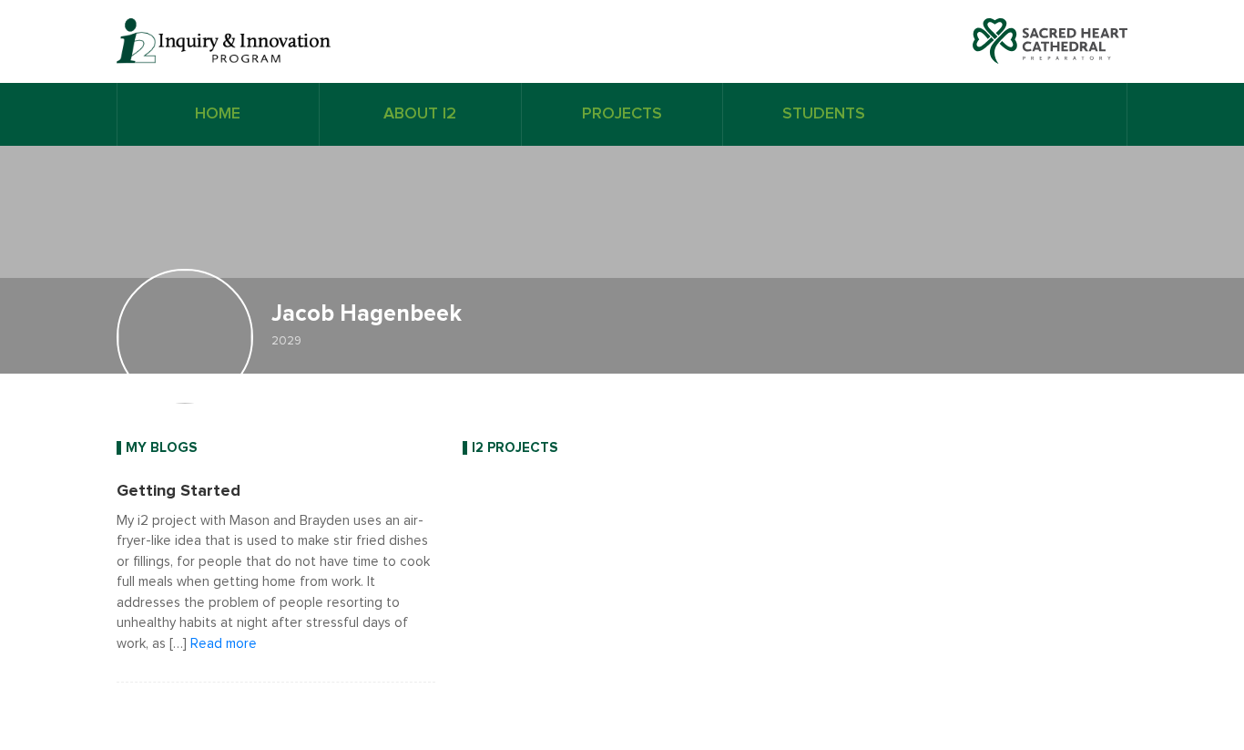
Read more (223, 644)
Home (217, 114)
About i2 (419, 114)
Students (823, 114)
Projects (622, 114)
